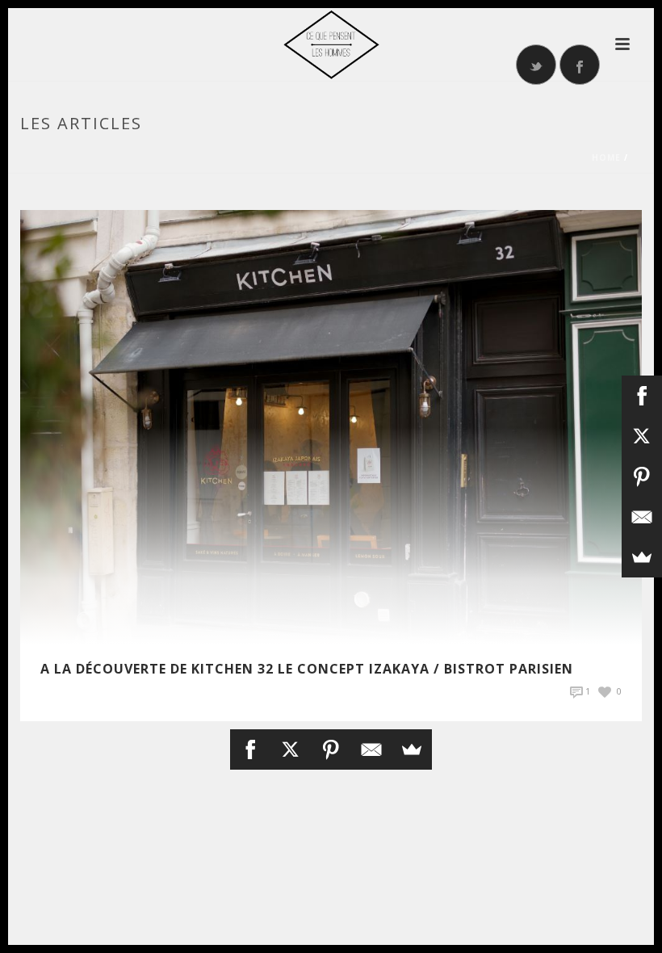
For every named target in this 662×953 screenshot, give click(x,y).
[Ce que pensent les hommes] (331, 44)
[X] (290, 749)
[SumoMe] (412, 749)
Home (606, 157)
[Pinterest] (331, 749)
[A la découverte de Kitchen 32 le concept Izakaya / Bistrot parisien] (331, 426)
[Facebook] (250, 749)
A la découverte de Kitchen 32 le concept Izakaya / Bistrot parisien (306, 669)
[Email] (371, 749)
